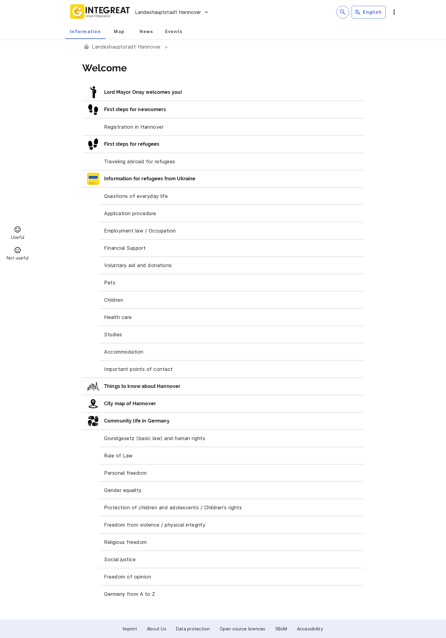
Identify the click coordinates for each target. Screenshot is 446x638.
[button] (17, 233)
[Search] (342, 12)
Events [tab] (174, 31)
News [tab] (146, 31)
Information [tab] (85, 31)
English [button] (372, 12)
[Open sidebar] (394, 12)
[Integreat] (100, 12)
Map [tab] (119, 31)
